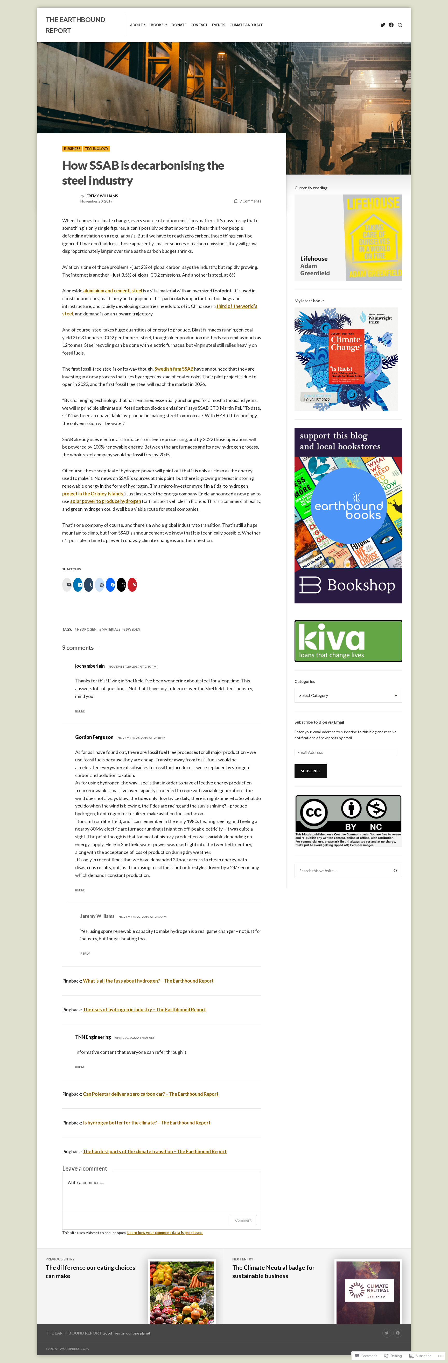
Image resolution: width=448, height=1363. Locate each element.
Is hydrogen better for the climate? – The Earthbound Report (147, 1123)
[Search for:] (342, 871)
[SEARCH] (399, 25)
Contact (199, 25)
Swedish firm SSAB (174, 369)
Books (157, 25)
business (72, 149)
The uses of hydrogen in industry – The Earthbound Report (144, 1009)
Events (219, 25)
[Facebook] (391, 25)
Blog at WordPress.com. (67, 1349)
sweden (133, 629)
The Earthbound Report (74, 1332)
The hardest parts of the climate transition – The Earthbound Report (155, 1151)
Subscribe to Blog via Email (319, 721)
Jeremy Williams (101, 196)
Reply (80, 711)
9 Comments (250, 201)
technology (96, 149)
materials (111, 629)
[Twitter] (383, 25)
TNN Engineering (93, 1037)
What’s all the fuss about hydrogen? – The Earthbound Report (148, 981)
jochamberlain (90, 666)
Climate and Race (246, 25)
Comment (243, 1220)
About (136, 25)
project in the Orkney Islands (92, 493)
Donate (179, 25)
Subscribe (310, 771)
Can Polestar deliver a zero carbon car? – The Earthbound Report (151, 1094)
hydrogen (86, 629)
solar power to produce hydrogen (105, 501)
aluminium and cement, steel (112, 290)
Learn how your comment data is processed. (165, 1232)
